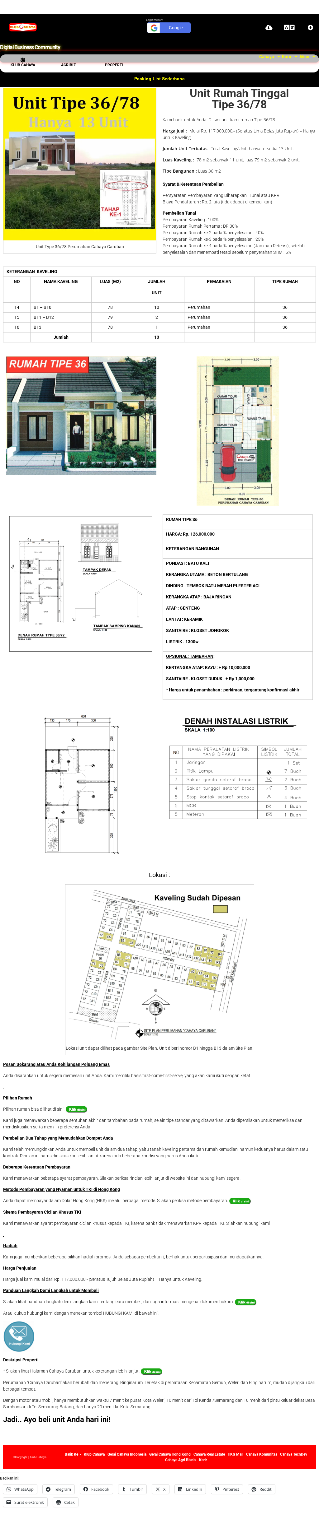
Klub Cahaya (23, 65)
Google (176, 27)
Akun (304, 56)
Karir (287, 56)
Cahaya (266, 56)
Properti (114, 65)
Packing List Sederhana (159, 78)
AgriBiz (68, 65)
